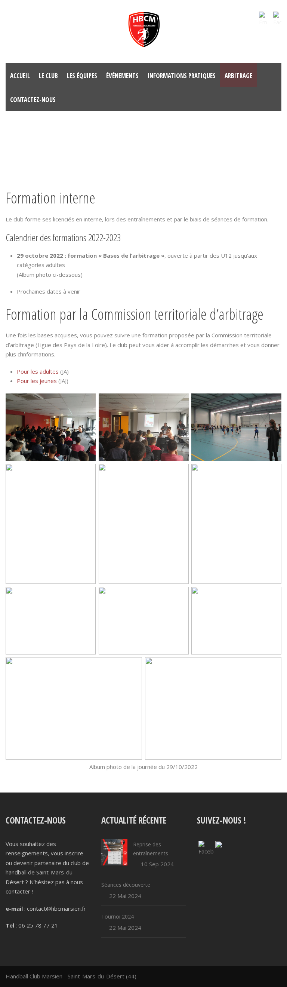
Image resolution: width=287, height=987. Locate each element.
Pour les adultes (38, 371)
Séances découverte (125, 884)
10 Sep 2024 (157, 864)
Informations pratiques (182, 75)
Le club (48, 75)
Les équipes (82, 75)
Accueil (20, 75)
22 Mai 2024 (125, 895)
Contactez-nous (33, 99)
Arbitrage (238, 75)
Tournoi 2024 (117, 916)
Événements (122, 75)
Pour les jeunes (37, 380)
